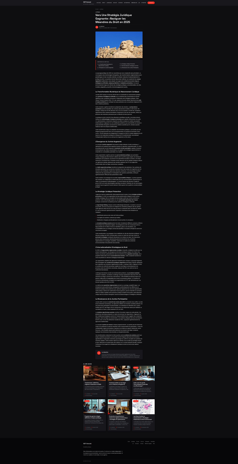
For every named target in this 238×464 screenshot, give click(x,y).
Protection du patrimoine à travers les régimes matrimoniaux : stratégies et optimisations (118, 417)
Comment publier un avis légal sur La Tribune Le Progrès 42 (117, 383)
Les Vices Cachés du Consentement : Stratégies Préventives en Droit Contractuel (143, 417)
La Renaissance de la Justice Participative (130, 67)
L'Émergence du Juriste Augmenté (106, 67)
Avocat (115, 2)
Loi (139, 2)
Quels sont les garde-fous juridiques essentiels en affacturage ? (141, 384)
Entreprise (127, 2)
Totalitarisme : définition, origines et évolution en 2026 (93, 383)
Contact (151, 2)
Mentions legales (148, 443)
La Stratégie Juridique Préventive (128, 63)
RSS (154, 443)
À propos (143, 2)
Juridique (109, 2)
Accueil (99, 2)
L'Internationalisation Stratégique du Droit (129, 65)
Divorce (121, 2)
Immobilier (134, 2)
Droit (103, 2)
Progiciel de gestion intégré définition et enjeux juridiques (93, 417)
